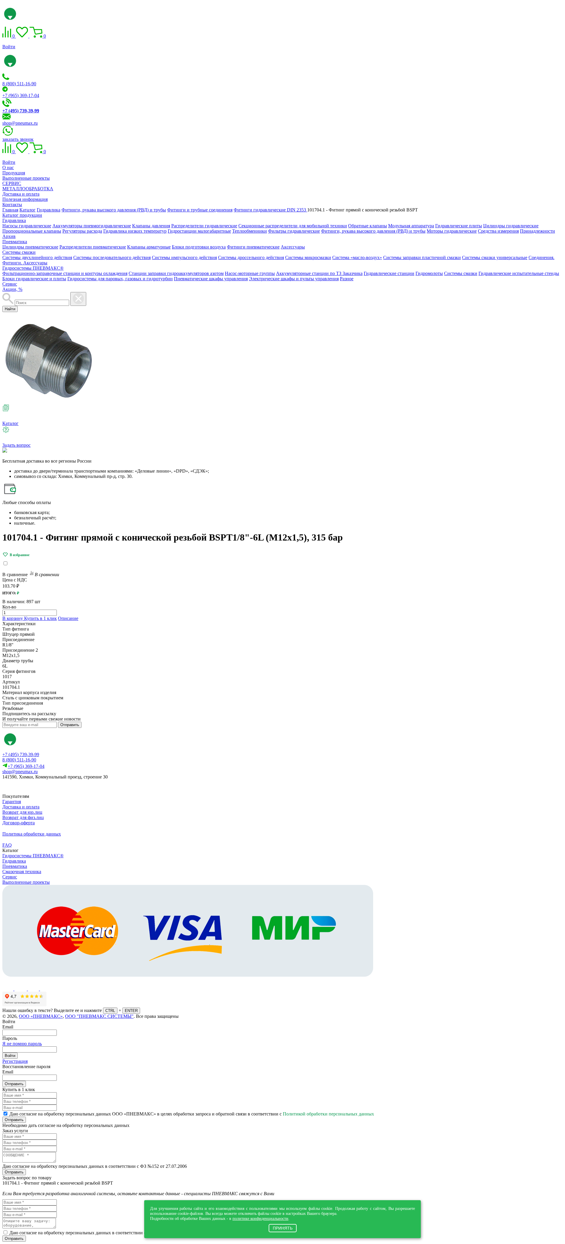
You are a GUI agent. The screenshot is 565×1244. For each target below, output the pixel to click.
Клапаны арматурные (149, 246)
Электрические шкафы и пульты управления (294, 278)
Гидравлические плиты (458, 225)
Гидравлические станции (389, 273)
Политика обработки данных (31, 833)
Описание (68, 618)
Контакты (12, 204)
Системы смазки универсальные (494, 257)
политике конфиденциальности (260, 1218)
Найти (10, 309)
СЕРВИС (11, 183)
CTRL (110, 1010)
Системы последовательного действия (112, 257)
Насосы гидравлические (26, 225)
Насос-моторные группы (250, 273)
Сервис (9, 283)
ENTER (131, 1010)
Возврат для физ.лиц (23, 817)
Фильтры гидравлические (294, 231)
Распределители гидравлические (204, 225)
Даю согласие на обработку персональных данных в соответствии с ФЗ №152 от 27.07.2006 (94, 1166)
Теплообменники (249, 231)
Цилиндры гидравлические (511, 225)
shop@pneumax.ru (20, 123)
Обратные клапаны (367, 225)
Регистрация (15, 1061)
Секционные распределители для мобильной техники (292, 225)
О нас (8, 167)
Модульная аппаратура (411, 225)
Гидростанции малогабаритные (199, 231)
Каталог (10, 423)
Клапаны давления (151, 225)
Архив (9, 236)
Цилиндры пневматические (30, 246)
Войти (8, 46)
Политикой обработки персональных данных (328, 1113)
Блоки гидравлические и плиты (34, 278)
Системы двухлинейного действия (37, 257)
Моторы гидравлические (452, 231)
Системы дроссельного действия (251, 257)
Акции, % (12, 289)
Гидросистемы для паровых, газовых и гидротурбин (120, 278)
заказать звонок (18, 139)
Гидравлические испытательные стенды (518, 273)
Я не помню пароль (22, 1043)
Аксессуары (293, 246)
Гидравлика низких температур (135, 231)
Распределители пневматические (92, 246)
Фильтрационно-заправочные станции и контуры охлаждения (64, 273)
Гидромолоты (429, 273)
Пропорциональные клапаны (31, 231)
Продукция (13, 172)
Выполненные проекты (26, 178)
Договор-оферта (18, 822)
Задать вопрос (16, 445)
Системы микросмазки (308, 257)
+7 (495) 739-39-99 (20, 754)
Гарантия (11, 801)
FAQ (7, 845)
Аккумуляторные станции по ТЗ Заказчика (319, 273)
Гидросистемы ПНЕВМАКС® (33, 268)
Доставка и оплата (20, 193)
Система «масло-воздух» (357, 257)
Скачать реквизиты (28, 786)
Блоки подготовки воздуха (199, 246)
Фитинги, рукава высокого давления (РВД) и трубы (373, 231)
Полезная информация (25, 199)
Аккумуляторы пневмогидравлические (91, 225)
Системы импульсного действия (184, 257)
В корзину (13, 618)
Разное (346, 278)
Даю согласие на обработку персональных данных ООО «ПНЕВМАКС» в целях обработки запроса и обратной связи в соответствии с (191, 1113)
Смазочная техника (21, 871)
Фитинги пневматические (253, 246)
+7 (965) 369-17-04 (20, 95)
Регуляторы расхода (82, 231)
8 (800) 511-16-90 (19, 83)
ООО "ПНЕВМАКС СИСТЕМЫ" (99, 1016)
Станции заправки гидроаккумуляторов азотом (176, 273)
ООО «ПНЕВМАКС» (41, 1016)
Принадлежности (537, 231)
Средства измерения (498, 231)
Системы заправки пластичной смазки (422, 257)
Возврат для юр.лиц (22, 812)
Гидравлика (14, 220)
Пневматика (14, 241)
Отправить (69, 725)
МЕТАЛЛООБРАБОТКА (27, 188)
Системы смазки (19, 252)
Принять (283, 1228)
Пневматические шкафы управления (211, 278)
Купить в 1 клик (40, 618)
